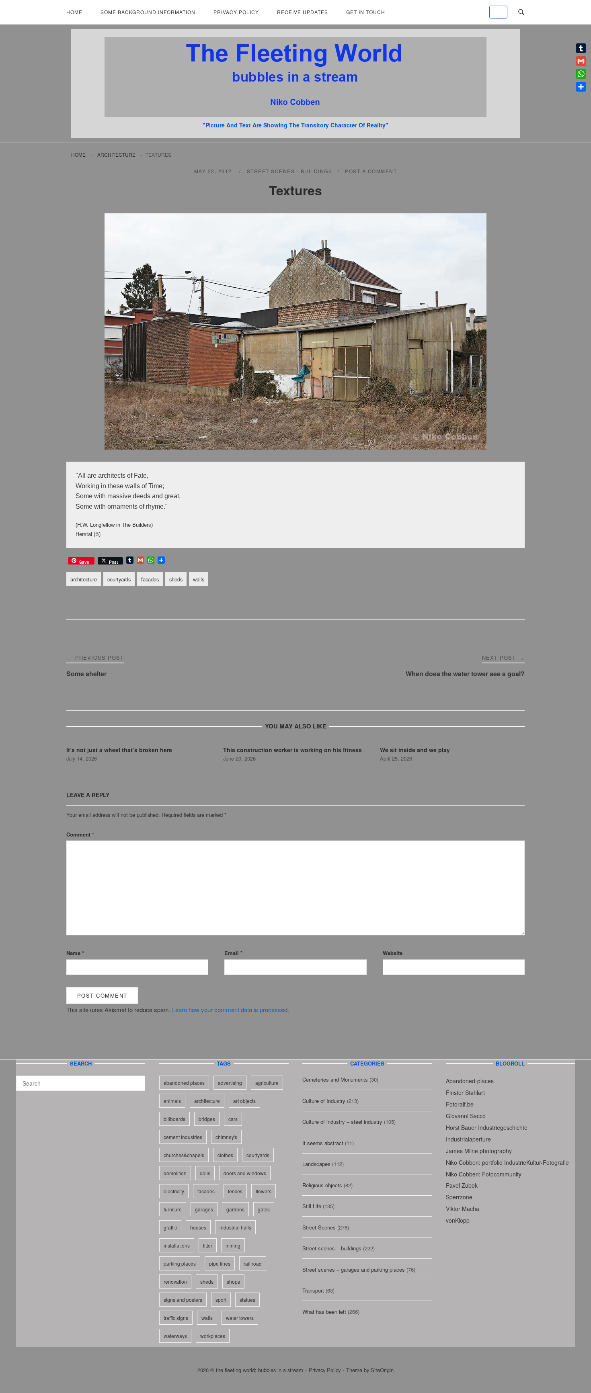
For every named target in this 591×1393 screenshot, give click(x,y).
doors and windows (245, 1173)
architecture (116, 154)
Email (233, 953)
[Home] (295, 114)
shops (233, 1281)
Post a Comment (371, 171)
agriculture (267, 1082)
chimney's (226, 1136)
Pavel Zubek (462, 1185)
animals (172, 1100)
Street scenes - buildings (289, 171)
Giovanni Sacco (466, 1116)
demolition (175, 1173)
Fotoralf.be (460, 1104)
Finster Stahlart (465, 1092)
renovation (175, 1281)
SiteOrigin (382, 1370)
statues (247, 1299)
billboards (174, 1118)
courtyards (119, 579)
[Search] (136, 1079)
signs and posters (183, 1299)
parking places (180, 1263)
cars (233, 1118)
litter (207, 1245)
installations (177, 1245)
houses (198, 1227)
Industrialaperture (468, 1139)
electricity (174, 1191)
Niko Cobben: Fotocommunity (483, 1174)
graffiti (170, 1227)
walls (198, 579)
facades (150, 579)
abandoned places (184, 1082)
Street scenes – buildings (331, 1248)
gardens (235, 1209)
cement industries (183, 1136)
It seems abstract (322, 1143)
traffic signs (176, 1317)
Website (392, 953)
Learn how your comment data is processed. (230, 1009)
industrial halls (235, 1227)
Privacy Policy (236, 11)
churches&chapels (184, 1155)
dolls (205, 1173)
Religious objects (322, 1185)
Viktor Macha (462, 1209)
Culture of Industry (323, 1101)
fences (235, 1191)
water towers (240, 1317)
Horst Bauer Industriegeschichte (486, 1127)
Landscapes (316, 1164)
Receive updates (302, 11)
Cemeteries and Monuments (335, 1079)
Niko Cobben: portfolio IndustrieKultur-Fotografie (507, 1162)
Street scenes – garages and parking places (353, 1269)
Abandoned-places (470, 1081)
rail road (253, 1263)
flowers (263, 1191)
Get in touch (365, 11)
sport (220, 1299)
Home (74, 11)
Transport (313, 1290)
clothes (225, 1155)
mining (233, 1245)
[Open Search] (521, 12)
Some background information (148, 11)
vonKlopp (458, 1220)
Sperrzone (459, 1197)
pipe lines (219, 1263)
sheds (176, 579)
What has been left (324, 1311)
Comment (80, 834)
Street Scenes (319, 1227)
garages (204, 1209)
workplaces (212, 1335)
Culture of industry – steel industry (342, 1121)
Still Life (311, 1206)
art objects (244, 1100)
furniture (173, 1209)
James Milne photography (479, 1151)
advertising (230, 1082)
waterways (175, 1335)
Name (75, 953)
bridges (207, 1118)
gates (264, 1209)
